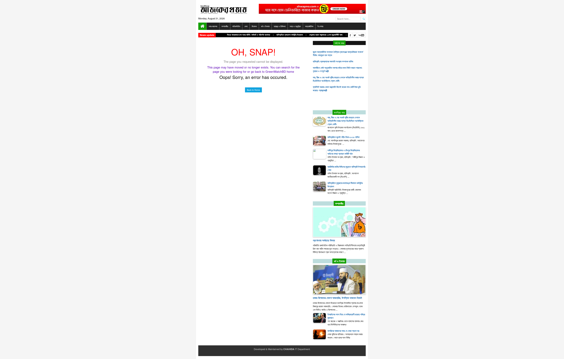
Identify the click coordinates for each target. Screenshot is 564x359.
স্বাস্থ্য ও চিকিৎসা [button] (280, 26)
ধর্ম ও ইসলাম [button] (265, 26)
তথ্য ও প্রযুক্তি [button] (295, 26)
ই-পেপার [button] (320, 26)
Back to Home (253, 89)
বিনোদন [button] (254, 26)
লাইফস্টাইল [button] (236, 26)
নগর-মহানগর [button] (213, 26)
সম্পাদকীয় (339, 203)
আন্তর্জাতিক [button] (309, 26)
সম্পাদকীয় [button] (224, 26)
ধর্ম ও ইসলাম (339, 261)
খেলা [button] (245, 26)
